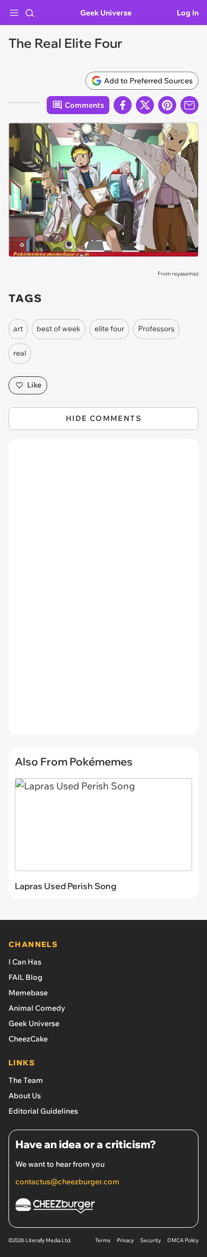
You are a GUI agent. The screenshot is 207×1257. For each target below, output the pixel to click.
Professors (156, 328)
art (18, 328)
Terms (102, 1240)
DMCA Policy (183, 1240)
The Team (25, 1080)
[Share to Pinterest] (167, 105)
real (19, 353)
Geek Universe (106, 13)
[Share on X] (145, 105)
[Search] (29, 12)
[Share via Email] (189, 105)
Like (34, 385)
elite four (109, 328)
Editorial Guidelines (43, 1111)
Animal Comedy (36, 1008)
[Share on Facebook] (123, 105)
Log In (188, 13)
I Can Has (24, 962)
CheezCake (28, 1039)
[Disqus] (103, 592)
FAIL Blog (25, 977)
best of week (59, 328)
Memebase (28, 992)
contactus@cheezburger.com (67, 1181)
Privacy (125, 1240)
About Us (24, 1095)
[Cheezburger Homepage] (103, 1207)
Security (150, 1240)
